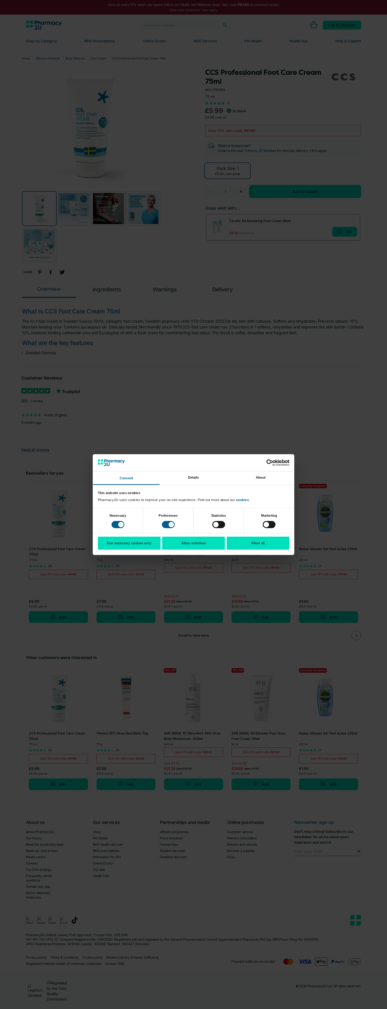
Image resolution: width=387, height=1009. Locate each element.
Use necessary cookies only (129, 543)
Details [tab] (193, 477)
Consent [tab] (126, 478)
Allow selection (193, 543)
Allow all (258, 543)
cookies (242, 500)
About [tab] (261, 477)
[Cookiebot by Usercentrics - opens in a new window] (269, 462)
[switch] (168, 524)
